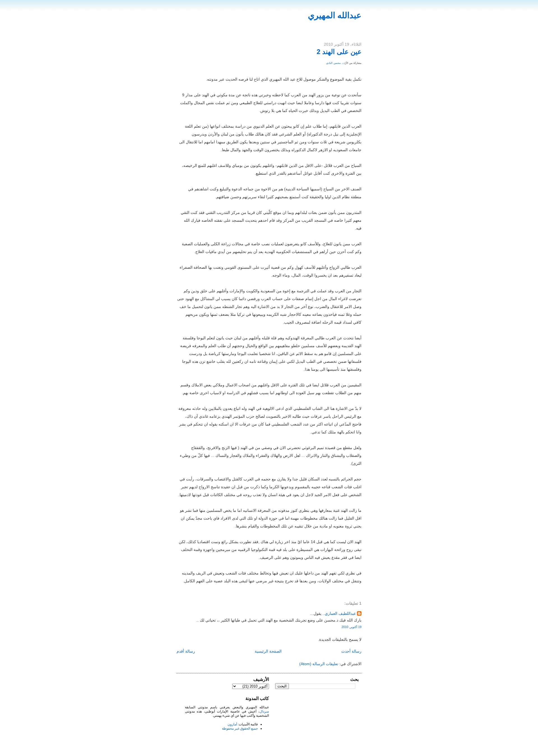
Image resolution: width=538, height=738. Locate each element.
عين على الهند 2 (339, 51)
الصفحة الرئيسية (268, 651)
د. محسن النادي (335, 63)
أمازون (232, 724)
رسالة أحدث (351, 651)
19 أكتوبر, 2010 (351, 627)
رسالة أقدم (186, 651)
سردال (264, 711)
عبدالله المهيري (334, 15)
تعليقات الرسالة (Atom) (318, 664)
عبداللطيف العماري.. (339, 613)
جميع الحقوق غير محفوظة (240, 728)
